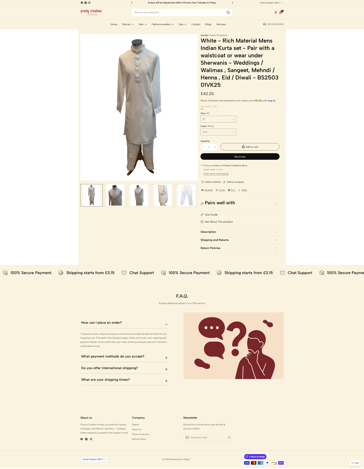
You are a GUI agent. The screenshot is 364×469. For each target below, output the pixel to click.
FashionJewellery (161, 24)
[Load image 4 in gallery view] (163, 195)
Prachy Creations (218, 35)
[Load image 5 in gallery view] (186, 195)
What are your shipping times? (105, 379)
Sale (181, 24)
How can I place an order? (101, 322)
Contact (195, 24)
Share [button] (244, 190)
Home (114, 24)
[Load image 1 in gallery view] (91, 195)
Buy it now (240, 156)
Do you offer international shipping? (109, 368)
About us (136, 429)
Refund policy (139, 439)
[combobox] (182, 12)
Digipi (187, 459)
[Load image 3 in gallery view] (139, 195)
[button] (240, 204)
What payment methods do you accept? (112, 356)
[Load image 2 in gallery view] (115, 195)
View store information (216, 173)
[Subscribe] (229, 437)
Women (126, 24)
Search (135, 424)
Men (141, 24)
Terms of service (140, 434)
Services (221, 24)
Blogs (208, 24)
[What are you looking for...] (228, 12)
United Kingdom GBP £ (270, 3)
